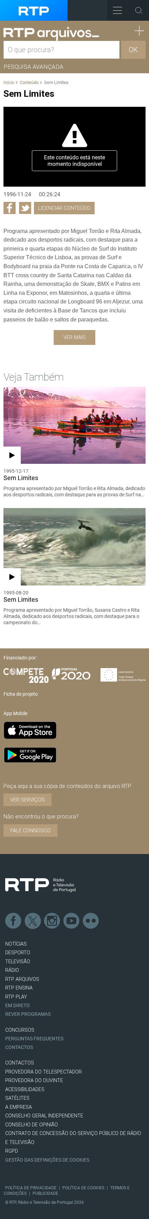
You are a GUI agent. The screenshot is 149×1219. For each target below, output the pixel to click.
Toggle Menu (117, 10)
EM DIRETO (17, 1006)
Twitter (33, 921)
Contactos (19, 1047)
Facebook (13, 921)
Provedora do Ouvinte (34, 1081)
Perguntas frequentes (34, 1039)
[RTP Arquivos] (51, 34)
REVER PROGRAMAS (28, 1014)
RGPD (11, 1151)
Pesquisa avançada (33, 66)
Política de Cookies (83, 1187)
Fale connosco (30, 830)
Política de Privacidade (30, 1187)
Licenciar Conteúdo (64, 208)
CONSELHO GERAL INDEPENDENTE (44, 1116)
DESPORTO (17, 953)
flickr (91, 921)
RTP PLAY (16, 997)
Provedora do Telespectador (43, 1072)
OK (133, 50)
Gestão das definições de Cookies (47, 1160)
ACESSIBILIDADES (24, 1090)
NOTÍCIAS (16, 944)
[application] (74, 146)
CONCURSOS (19, 1030)
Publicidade (45, 1193)
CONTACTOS (19, 1063)
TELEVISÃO (17, 962)
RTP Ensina (19, 988)
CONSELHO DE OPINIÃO (31, 1125)
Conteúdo (29, 82)
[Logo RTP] (40, 885)
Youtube (71, 921)
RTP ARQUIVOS (22, 979)
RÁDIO (12, 970)
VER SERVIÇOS (27, 800)
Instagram (52, 921)
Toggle (138, 10)
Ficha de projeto (20, 694)
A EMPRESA (18, 1107)
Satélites (17, 1098)
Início (8, 82)
